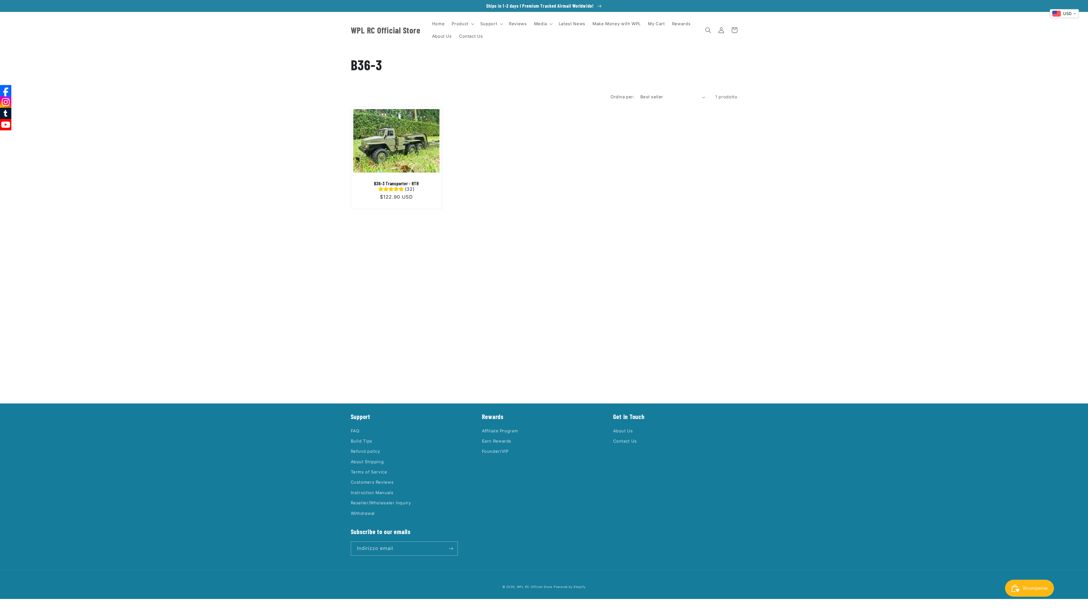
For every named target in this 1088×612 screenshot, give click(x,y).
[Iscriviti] (450, 548)
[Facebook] (5, 90)
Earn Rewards (497, 441)
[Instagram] (5, 102)
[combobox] (1064, 13)
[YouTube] (5, 124)
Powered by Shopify (570, 587)
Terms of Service (369, 472)
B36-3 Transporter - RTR (396, 183)
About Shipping (367, 461)
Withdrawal (363, 513)
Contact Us (625, 441)
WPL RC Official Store (534, 587)
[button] (462, 24)
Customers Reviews (372, 482)
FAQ (355, 431)
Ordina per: (622, 96)
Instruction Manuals (372, 492)
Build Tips (361, 441)
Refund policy (365, 451)
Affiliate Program (500, 431)
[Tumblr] (5, 113)
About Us (623, 431)
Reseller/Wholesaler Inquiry (381, 502)
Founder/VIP (495, 451)
